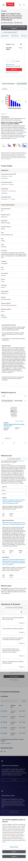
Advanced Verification (8, 22)
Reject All (14, 851)
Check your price (10, 64)
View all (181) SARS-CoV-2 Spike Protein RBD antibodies (14, 27)
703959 (17, 132)
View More (14, 138)
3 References (19, 22)
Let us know (21, 461)
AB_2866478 (4, 317)
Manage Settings (14, 847)
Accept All (14, 856)
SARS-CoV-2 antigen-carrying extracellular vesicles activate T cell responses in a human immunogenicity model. (13, 501)
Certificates (16, 35)
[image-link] (14, 101)
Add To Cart (14, 69)
